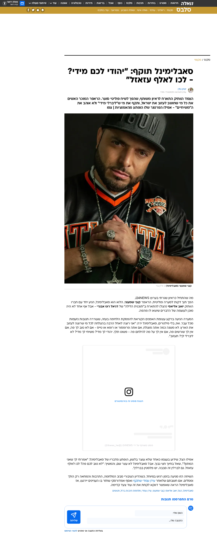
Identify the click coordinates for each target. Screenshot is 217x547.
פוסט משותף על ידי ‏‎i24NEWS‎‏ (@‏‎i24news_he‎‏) (129, 445)
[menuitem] (172, 3)
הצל (180, 491)
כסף (120, 3)
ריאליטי (161, 10)
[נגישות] (5, 3)
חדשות (174, 3)
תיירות (89, 3)
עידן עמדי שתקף (144, 481)
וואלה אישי (142, 10)
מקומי (170, 10)
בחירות (151, 3)
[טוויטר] (33, 10)
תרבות (140, 3)
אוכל (111, 3)
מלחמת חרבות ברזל (131, 491)
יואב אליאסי (171, 491)
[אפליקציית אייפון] (38, 10)
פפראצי (115, 10)
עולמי (152, 10)
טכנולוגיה (76, 3)
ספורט (163, 3)
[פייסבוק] (28, 10)
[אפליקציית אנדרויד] (43, 10)
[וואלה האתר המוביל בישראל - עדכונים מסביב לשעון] (187, 3)
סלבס (129, 3)
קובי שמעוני (158, 491)
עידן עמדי (147, 491)
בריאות (100, 3)
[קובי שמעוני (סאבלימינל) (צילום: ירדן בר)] (128, 201)
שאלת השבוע (128, 10)
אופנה (64, 3)
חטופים (116, 491)
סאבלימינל (188, 491)
